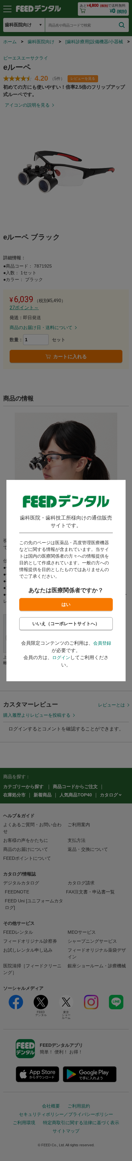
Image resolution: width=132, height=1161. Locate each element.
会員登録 (102, 643)
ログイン (61, 657)
